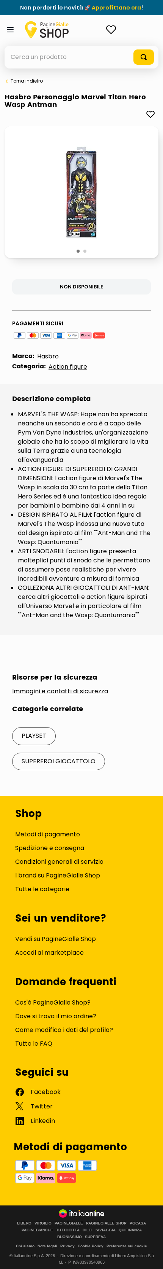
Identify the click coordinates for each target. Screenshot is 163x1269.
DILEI (87, 1230)
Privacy (67, 1246)
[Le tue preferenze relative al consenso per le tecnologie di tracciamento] (150, 1255)
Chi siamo (25, 1246)
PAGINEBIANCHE (37, 1230)
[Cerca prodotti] (143, 57)
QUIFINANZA (130, 1230)
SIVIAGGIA (106, 1230)
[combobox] (81, 57)
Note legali (47, 1246)
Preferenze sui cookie (127, 1246)
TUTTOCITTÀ (68, 1230)
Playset (34, 735)
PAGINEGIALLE (69, 1223)
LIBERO (24, 1223)
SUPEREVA (95, 1237)
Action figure (68, 366)
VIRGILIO (43, 1223)
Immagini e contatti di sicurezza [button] (60, 691)
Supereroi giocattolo (59, 761)
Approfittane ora (116, 7)
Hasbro (48, 356)
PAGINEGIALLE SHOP (106, 1223)
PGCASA (138, 1223)
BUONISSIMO (69, 1237)
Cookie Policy (90, 1246)
